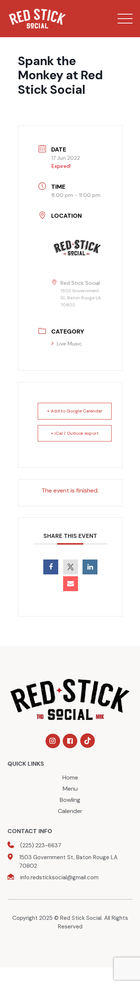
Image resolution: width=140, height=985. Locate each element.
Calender (70, 811)
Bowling (70, 800)
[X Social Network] (70, 567)
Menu (70, 789)
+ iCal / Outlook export (75, 433)
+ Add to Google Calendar (75, 411)
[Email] (70, 583)
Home (70, 777)
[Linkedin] (90, 567)
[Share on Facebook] (50, 567)
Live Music (69, 343)
